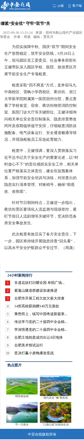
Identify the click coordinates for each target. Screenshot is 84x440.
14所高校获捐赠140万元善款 (36, 306)
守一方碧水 (22, 424)
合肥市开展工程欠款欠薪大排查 (39, 298)
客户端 (76, 5)
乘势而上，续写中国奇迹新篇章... (40, 314)
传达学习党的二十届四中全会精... (40, 322)
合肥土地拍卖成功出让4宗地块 (38, 337)
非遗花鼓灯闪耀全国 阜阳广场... (39, 283)
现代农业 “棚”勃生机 (55, 397)
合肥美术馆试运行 (28, 345)
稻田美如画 (22, 396)
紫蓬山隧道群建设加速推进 (35, 290)
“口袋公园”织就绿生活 (55, 424)
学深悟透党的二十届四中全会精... (40, 329)
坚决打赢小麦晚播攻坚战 (34, 353)
